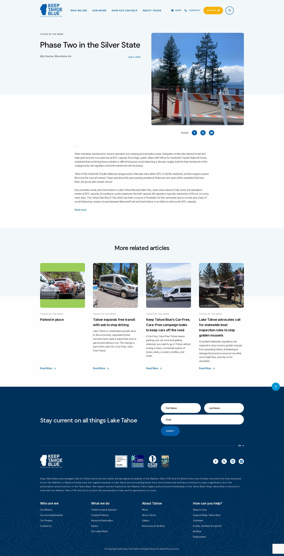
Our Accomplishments (51, 515)
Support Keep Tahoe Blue (206, 515)
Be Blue (197, 531)
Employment (199, 536)
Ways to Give (200, 509)
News (145, 509)
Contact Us (46, 526)
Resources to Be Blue (153, 526)
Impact (94, 526)
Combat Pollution (100, 515)
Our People (46, 520)
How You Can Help (124, 10)
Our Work (99, 10)
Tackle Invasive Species (104, 509)
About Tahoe (152, 10)
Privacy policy (172, 549)
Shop (178, 10)
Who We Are (79, 10)
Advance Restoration (102, 520)
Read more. (81, 209)
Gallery (145, 520)
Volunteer (198, 520)
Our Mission (46, 509)
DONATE (211, 10)
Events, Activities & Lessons (207, 526)
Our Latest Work (99, 531)
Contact (195, 10)
